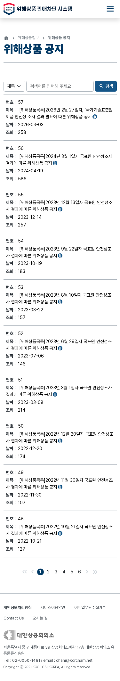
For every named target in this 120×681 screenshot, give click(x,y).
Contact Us (14, 618)
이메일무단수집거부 (90, 607)
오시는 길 (40, 618)
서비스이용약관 (53, 607)
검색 (106, 86)
